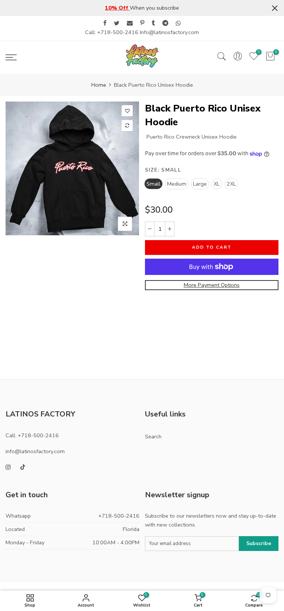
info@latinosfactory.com (35, 451)
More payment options (212, 285)
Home (98, 85)
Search (153, 436)
